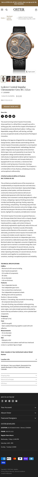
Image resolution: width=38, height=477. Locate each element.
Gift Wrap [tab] (4, 383)
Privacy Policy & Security (7, 471)
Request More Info (11, 106)
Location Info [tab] (5, 359)
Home (3, 18)
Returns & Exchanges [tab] (7, 379)
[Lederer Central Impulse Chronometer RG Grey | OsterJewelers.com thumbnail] (18, 79)
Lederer (6, 92)
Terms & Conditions (20, 471)
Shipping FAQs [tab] (5, 376)
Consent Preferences (6, 473)
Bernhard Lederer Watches (9, 18)
